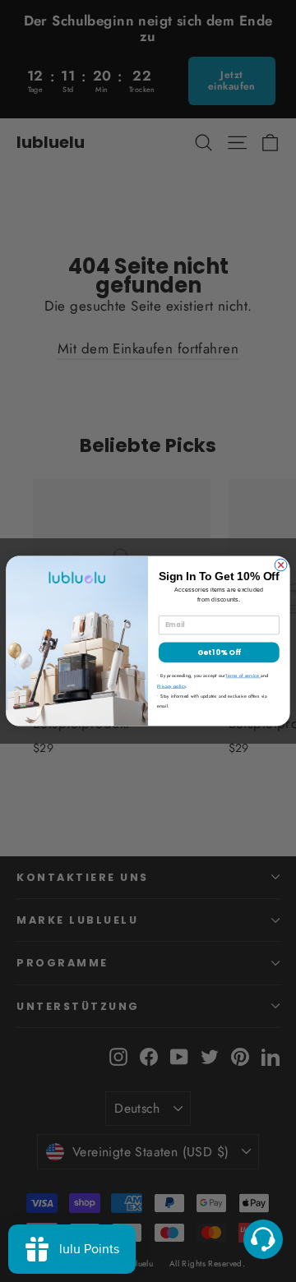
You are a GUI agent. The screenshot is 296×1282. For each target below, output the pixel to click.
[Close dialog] (281, 565)
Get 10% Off (219, 652)
